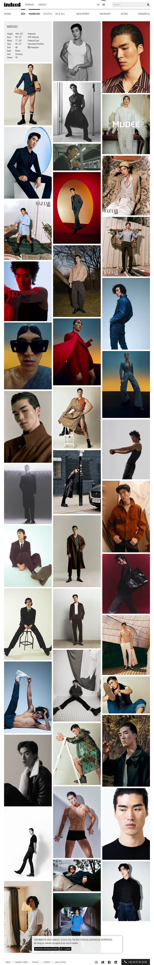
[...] (77, 51)
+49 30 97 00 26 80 (137, 962)
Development (82, 13)
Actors (124, 13)
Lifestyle (47, 13)
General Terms (21, 962)
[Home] (12, 5)
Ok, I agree (65, 948)
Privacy (35, 962)
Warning (29, 4)
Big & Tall (60, 13)
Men (23, 13)
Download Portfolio (36, 43)
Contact (42, 4)
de (98, 4)
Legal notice (60, 962)
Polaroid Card (33, 40)
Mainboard (34, 13)
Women (7, 13)
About (8, 962)
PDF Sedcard (33, 36)
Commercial (144, 13)
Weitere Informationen (46, 948)
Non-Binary (105, 13)
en (103, 4)
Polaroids (32, 33)
